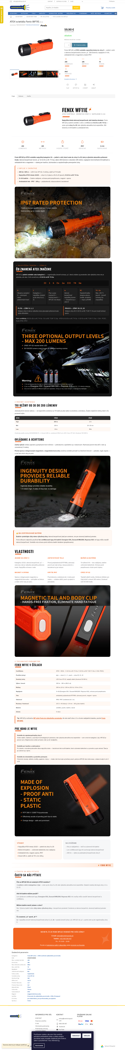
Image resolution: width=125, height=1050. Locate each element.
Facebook (62, 1027)
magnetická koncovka (34, 994)
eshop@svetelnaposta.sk (65, 936)
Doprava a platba (61, 1)
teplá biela (30, 974)
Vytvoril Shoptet (110, 1046)
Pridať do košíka (81, 45)
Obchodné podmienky (42, 1026)
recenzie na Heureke (78, 945)
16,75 (29, 980)
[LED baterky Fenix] (44, 25)
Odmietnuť (75, 1036)
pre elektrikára (32, 998)
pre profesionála (43, 998)
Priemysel (57, 996)
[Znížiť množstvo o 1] (71, 46)
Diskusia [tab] (21, 96)
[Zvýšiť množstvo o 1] (71, 44)
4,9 (28, 985)
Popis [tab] (13, 96)
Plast (29, 987)
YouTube (61, 1030)
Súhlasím (87, 1036)
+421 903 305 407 (66, 938)
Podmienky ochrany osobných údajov (41, 1030)
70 (28, 967)
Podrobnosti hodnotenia (32, 25)
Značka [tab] (29, 96)
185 (28, 962)
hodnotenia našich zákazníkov (56, 945)
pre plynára (52, 998)
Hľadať (76, 7)
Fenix (29, 1001)
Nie (28, 971)
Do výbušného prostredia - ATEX (43, 996)
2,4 (28, 983)
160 (28, 978)
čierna (29, 989)
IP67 (28, 992)
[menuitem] (13, 13)
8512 (28, 965)
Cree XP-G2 (30, 976)
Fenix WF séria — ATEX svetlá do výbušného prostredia (44, 956)
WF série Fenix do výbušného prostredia (47, 718)
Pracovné (30, 996)
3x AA (29, 969)
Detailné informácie (69, 79)
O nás (71, 1)
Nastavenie (39, 1046)
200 (28, 960)
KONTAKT (50, 1)
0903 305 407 (63, 1024)
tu (58, 1040)
